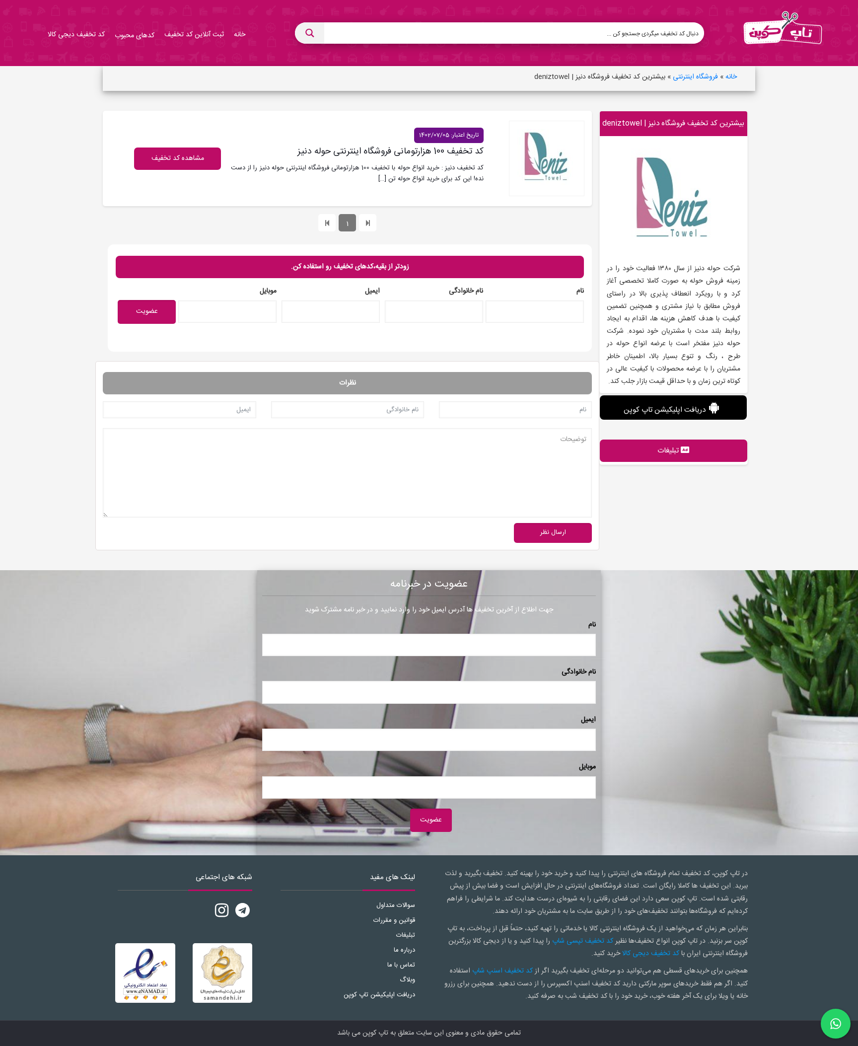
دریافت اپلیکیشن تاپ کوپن (665, 410)
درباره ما (404, 950)
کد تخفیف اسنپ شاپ (502, 971)
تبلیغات (405, 935)
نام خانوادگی (466, 291)
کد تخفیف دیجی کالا (650, 954)
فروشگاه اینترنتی (695, 77)
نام (580, 291)
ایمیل (372, 291)
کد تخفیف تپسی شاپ (582, 941)
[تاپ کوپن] (782, 33)
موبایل (268, 291)
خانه (731, 77)
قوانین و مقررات (394, 920)
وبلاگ (407, 979)
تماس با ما (401, 965)
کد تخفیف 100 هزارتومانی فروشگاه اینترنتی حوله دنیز (390, 151)
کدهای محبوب (134, 36)
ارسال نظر (553, 532)
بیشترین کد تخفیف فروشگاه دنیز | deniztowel (673, 123)
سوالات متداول (395, 905)
